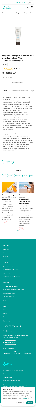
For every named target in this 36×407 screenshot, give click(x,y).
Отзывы (5, 256)
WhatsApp (27, 354)
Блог (5, 306)
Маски (5, 300)
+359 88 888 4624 (21, 2)
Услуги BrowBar (8, 273)
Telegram (17, 354)
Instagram (6, 354)
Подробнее (26, 398)
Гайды (25, 176)
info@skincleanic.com (10, 331)
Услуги (5, 262)
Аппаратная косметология (11, 269)
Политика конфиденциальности (13, 374)
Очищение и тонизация (10, 286)
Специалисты (7, 253)
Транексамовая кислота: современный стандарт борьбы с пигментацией (25, 199)
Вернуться (9, 162)
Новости (17, 176)
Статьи (32, 176)
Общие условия (8, 377)
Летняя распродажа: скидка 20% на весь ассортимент (9, 197)
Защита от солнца (8, 297)
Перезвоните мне (18, 83)
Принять (29, 402)
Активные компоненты (20, 91)
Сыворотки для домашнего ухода (13, 289)
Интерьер (6, 249)
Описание (6, 91)
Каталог (6, 282)
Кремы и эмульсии (9, 293)
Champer (17, 380)
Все (4, 176)
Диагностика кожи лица (10, 266)
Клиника (6, 246)
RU (30, 2)
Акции (10, 176)
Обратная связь (10, 342)
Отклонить (21, 402)
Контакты (6, 321)
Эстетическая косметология (11, 276)
